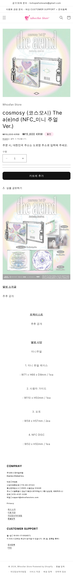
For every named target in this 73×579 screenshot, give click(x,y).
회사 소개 (11, 509)
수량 (5, 151)
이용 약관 (11, 512)
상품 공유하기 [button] (14, 187)
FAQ (10, 548)
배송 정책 (47, 571)
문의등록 (11, 545)
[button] (4, 17)
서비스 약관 (35, 571)
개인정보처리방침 (15, 515)
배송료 (5, 139)
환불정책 (11, 519)
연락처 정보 (60, 571)
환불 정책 (60, 566)
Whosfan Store (24, 566)
